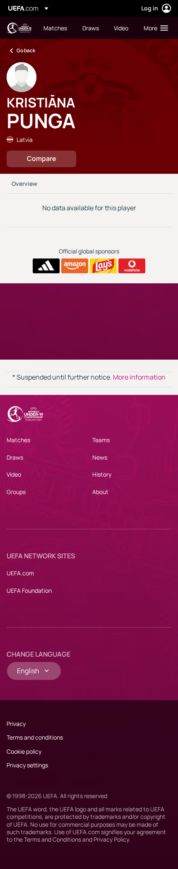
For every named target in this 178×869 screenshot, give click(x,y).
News (99, 457)
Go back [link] (26, 50)
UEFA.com (20, 573)
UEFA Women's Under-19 (19, 28)
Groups (16, 492)
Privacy (16, 724)
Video (14, 474)
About (100, 492)
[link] (55, 28)
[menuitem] (56, 28)
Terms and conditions (35, 737)
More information (139, 377)
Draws (15, 457)
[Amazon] (74, 265)
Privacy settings (27, 765)
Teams (101, 440)
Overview (24, 183)
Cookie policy (24, 751)
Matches (18, 440)
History (101, 474)
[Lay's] (103, 265)
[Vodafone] (131, 265)
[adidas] (46, 265)
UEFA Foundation (29, 590)
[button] (154, 28)
